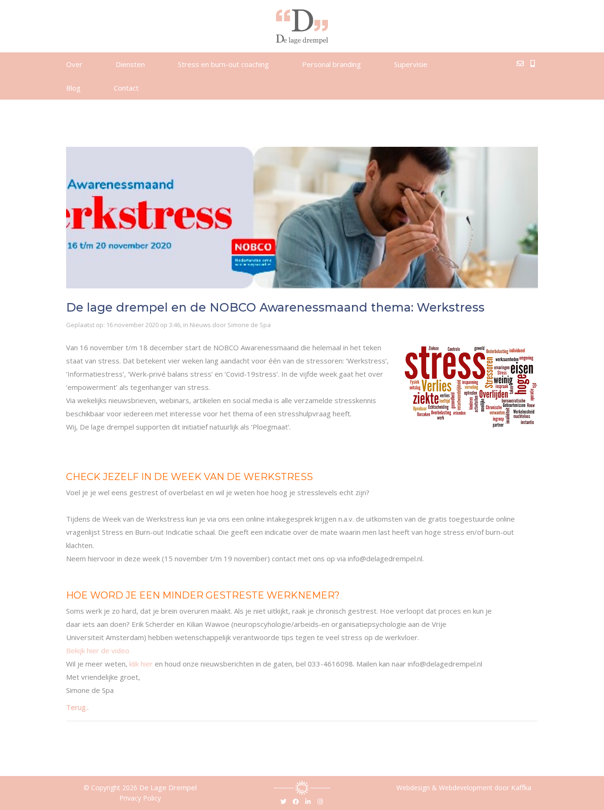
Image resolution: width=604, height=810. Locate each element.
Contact (126, 88)
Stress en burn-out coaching (223, 64)
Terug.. (77, 707)
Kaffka (521, 787)
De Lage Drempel (168, 787)
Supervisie (411, 64)
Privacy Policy (140, 797)
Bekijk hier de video (97, 650)
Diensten (130, 64)
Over (74, 64)
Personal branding (331, 64)
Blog (73, 88)
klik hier (141, 663)
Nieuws (200, 325)
